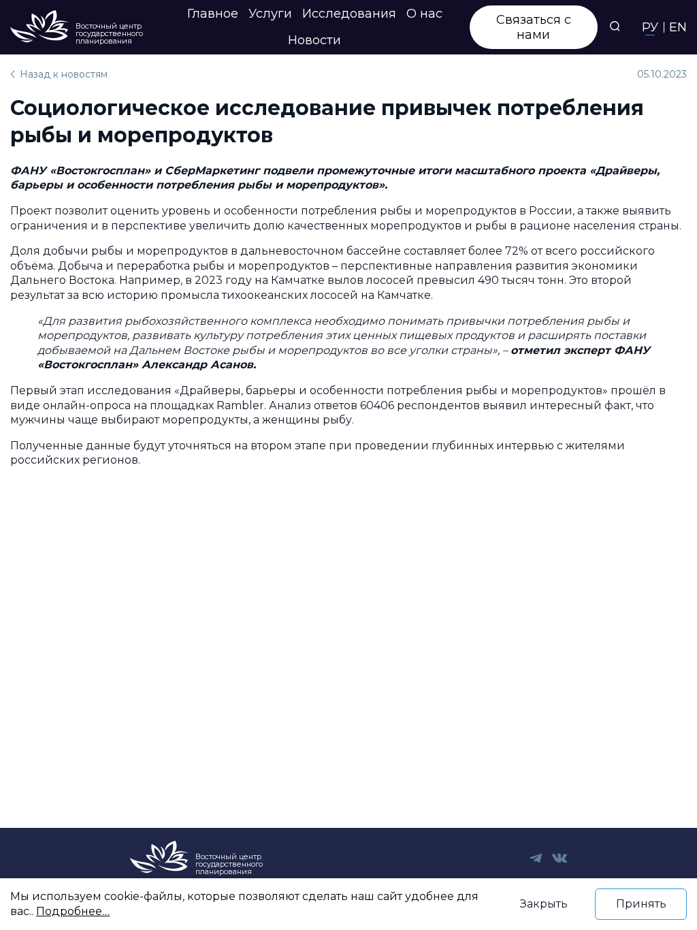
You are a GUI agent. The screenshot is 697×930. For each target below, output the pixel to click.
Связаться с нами (533, 27)
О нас (424, 13)
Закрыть (544, 903)
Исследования (349, 13)
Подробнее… (73, 911)
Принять (641, 903)
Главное (212, 13)
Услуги (270, 13)
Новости (314, 40)
